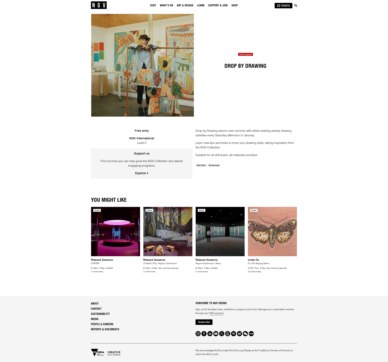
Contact (96, 309)
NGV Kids (201, 165)
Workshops (214, 165)
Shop (234, 5)
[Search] (295, 5)
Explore (141, 173)
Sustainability (100, 314)
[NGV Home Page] (99, 5)
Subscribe (204, 322)
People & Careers (102, 324)
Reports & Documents (105, 329)
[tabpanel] (142, 65)
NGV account (216, 313)
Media (94, 319)
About (95, 303)
